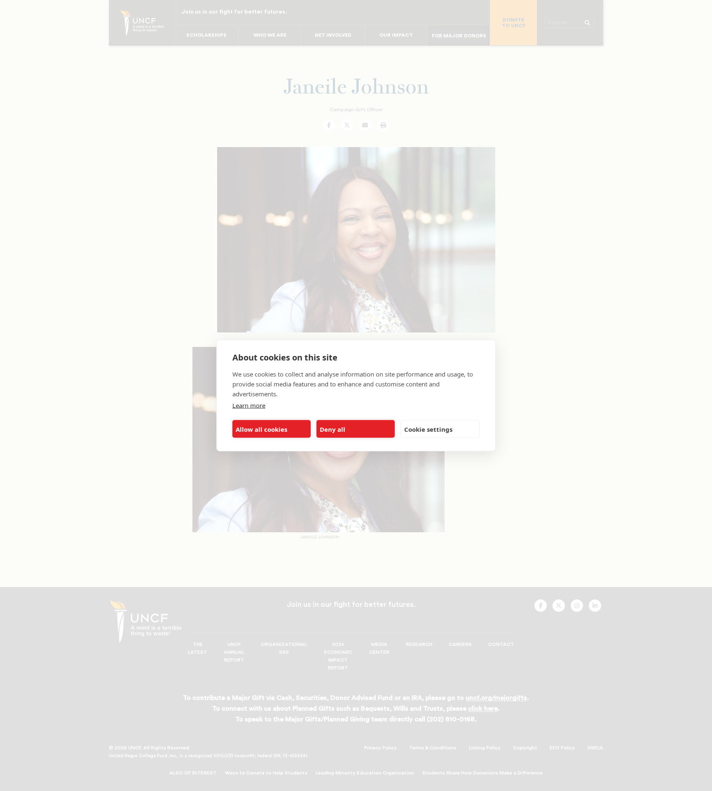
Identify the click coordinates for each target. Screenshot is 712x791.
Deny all (332, 429)
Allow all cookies (261, 429)
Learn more (248, 405)
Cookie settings (428, 429)
